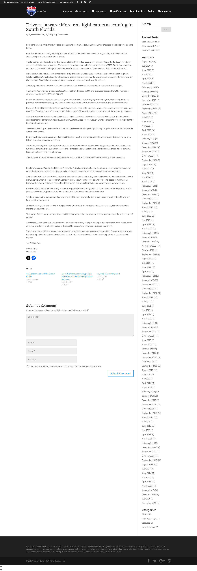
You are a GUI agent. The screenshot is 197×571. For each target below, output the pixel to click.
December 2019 (149, 353)
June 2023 (146, 215)
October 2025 (148, 104)
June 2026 (146, 70)
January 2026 (148, 91)
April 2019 (146, 383)
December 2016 (149, 494)
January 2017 (148, 490)
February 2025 (148, 138)
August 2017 (147, 464)
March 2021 (147, 318)
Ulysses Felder (34, 34)
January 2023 (148, 237)
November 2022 (149, 245)
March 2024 (147, 181)
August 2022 (147, 258)
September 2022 (149, 254)
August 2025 (147, 113)
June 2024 (146, 173)
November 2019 (149, 357)
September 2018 (149, 413)
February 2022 (148, 275)
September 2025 (149, 108)
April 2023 (146, 224)
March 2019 (147, 387)
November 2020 (149, 331)
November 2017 (149, 451)
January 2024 (148, 190)
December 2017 (149, 447)
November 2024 (149, 151)
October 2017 (148, 455)
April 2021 (146, 314)
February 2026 (148, 87)
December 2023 (149, 194)
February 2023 (148, 233)
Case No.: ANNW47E (151, 50)
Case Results (100, 11)
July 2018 (146, 421)
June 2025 (146, 121)
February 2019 (148, 391)
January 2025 (148, 143)
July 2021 (146, 301)
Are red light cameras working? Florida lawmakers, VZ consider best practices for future (77, 276)
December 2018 (149, 400)
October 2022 (148, 250)
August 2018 (147, 417)
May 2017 (146, 477)
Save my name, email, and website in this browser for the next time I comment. (65, 366)
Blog (152, 11)
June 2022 (146, 267)
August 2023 (147, 207)
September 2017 (149, 460)
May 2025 (146, 125)
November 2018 (149, 404)
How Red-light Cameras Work (108, 274)
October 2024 (148, 155)
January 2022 (148, 280)
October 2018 (148, 408)
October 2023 (148, 198)
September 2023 (149, 203)
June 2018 (146, 425)
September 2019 (149, 365)
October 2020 (148, 335)
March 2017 (147, 485)
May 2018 (146, 430)
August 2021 (147, 297)
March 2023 (147, 228)
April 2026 (146, 78)
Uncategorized (148, 527)
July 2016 (146, 498)
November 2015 (149, 503)
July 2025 (146, 117)
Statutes (146, 522)
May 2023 (146, 220)
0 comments (63, 34)
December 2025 (149, 95)
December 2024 (149, 147)
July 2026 (146, 65)
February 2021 (148, 323)
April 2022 (146, 271)
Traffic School (119, 11)
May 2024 (146, 177)
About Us (67, 11)
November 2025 (149, 100)
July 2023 (146, 211)
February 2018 (148, 443)
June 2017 (146, 473)
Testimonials (138, 11)
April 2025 (146, 130)
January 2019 (148, 395)
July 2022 (146, 263)
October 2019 (148, 361)
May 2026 (146, 74)
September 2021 (149, 293)
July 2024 (146, 168)
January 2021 (148, 327)
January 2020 (148, 348)
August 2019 (147, 370)
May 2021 (146, 310)
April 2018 (146, 434)
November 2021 (149, 284)
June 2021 (146, 305)
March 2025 (147, 134)
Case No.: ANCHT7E (150, 41)
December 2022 (149, 241)
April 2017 (146, 481)
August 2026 (147, 61)
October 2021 (148, 288)
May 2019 (146, 378)
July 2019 (146, 374)
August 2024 (147, 164)
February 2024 (148, 185)
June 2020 (146, 340)
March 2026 (147, 83)
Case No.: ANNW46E (151, 46)
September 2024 (149, 160)
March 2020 (147, 344)
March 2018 (147, 438)
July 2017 (146, 468)
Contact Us (165, 11)
